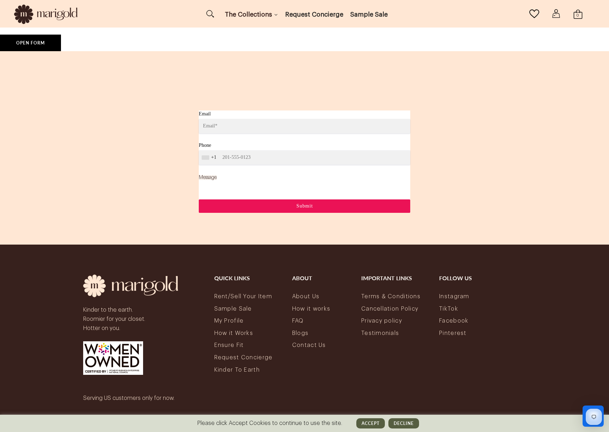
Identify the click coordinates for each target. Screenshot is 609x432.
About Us (305, 296)
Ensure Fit (229, 345)
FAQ (298, 321)
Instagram (454, 296)
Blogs (300, 333)
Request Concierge (243, 357)
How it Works (233, 333)
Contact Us (309, 345)
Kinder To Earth (237, 370)
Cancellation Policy (389, 309)
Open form (30, 43)
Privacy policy (381, 321)
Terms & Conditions (390, 296)
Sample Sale (233, 309)
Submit (304, 206)
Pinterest (453, 333)
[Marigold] (46, 14)
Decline (404, 423)
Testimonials (380, 333)
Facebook (453, 321)
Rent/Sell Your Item (243, 296)
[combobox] (210, 157)
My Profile (229, 321)
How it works (311, 309)
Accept (371, 423)
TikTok (448, 309)
